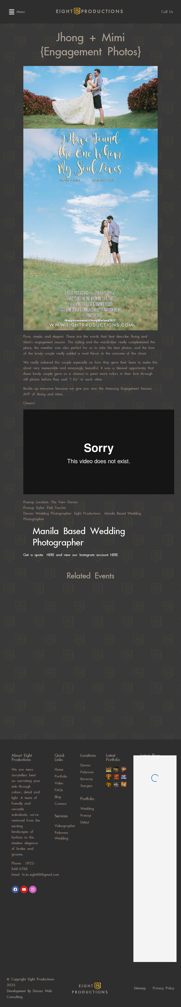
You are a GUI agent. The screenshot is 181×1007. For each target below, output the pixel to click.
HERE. (116, 555)
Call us (167, 11)
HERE (50, 555)
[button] (11, 11)
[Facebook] (15, 889)
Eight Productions (87, 513)
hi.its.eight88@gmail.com (40, 874)
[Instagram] (33, 889)
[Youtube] (24, 889)
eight (90, 11)
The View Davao (64, 502)
